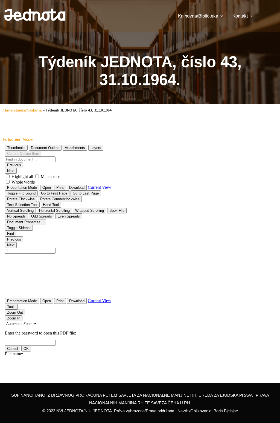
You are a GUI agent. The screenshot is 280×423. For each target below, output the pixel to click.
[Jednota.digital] (35, 15)
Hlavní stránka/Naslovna (22, 110)
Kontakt (240, 16)
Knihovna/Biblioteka (198, 16)
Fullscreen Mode (18, 139)
